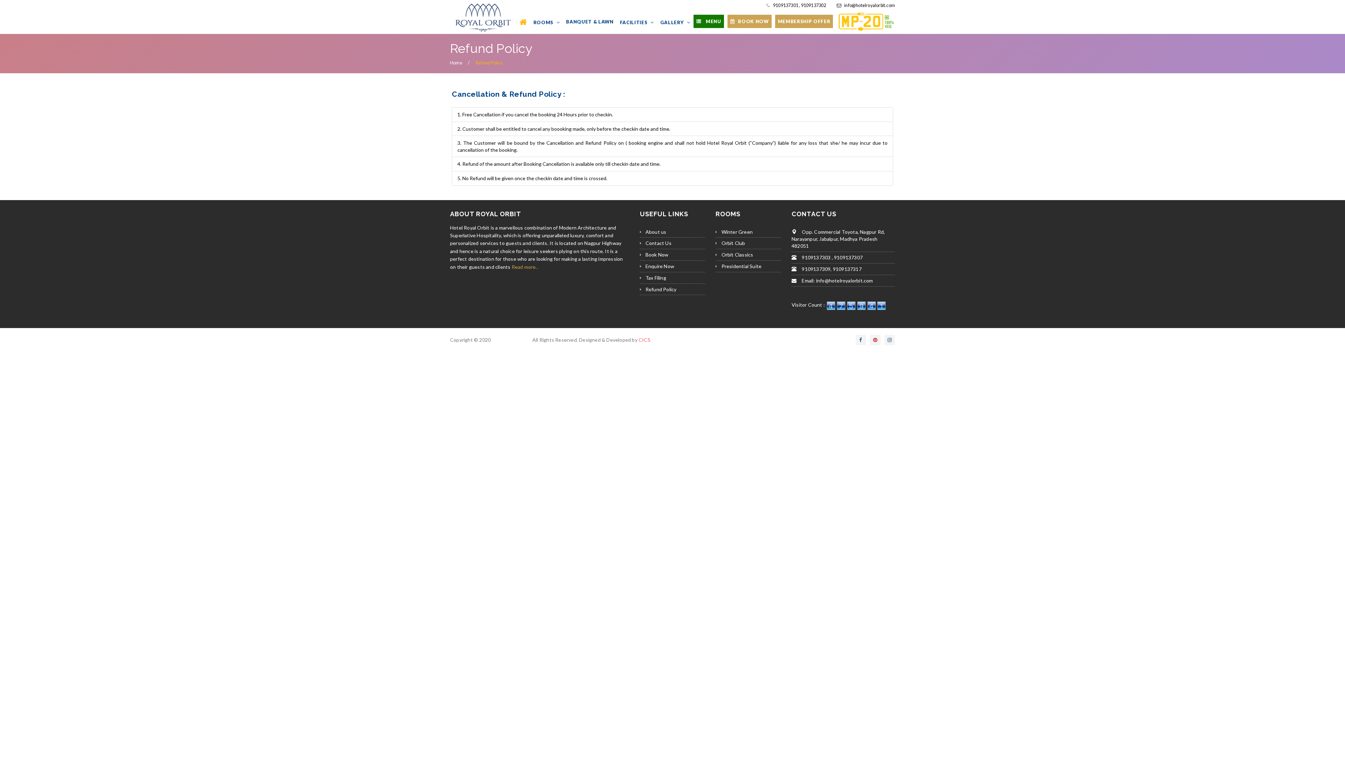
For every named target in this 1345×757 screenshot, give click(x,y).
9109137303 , (817, 257)
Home (456, 63)
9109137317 (847, 269)
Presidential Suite (742, 266)
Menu (712, 21)
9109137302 (813, 5)
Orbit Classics (737, 255)
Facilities (634, 22)
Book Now (657, 255)
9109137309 (815, 269)
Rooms (544, 22)
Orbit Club (733, 243)
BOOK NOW (753, 21)
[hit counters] (856, 305)
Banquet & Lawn (589, 22)
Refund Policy (661, 289)
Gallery (672, 22)
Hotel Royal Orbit (511, 340)
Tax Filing (656, 278)
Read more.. (525, 267)
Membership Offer (804, 21)
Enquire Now (660, 266)
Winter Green (737, 232)
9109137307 (848, 257)
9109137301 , (786, 5)
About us (656, 232)
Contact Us (658, 243)
